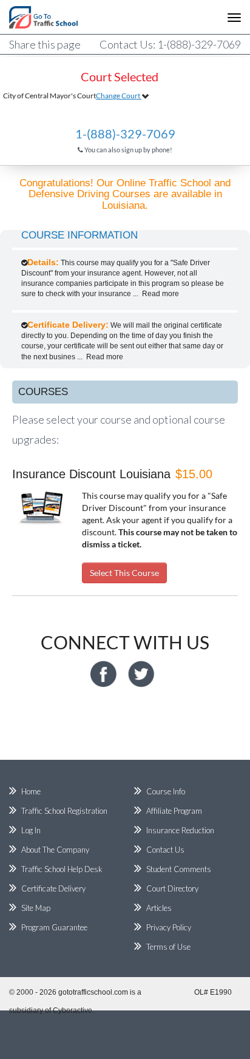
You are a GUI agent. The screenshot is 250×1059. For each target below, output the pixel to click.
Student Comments (178, 869)
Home (31, 791)
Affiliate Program (174, 811)
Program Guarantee (54, 927)
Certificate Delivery (53, 888)
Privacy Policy (168, 927)
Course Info (165, 791)
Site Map (35, 908)
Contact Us (165, 849)
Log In (31, 830)
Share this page (45, 44)
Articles (159, 908)
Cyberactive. (73, 1010)
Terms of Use (168, 947)
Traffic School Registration (64, 811)
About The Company (55, 849)
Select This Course (124, 572)
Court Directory (172, 888)
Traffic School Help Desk (62, 869)
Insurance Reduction (180, 830)
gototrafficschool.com (93, 992)
